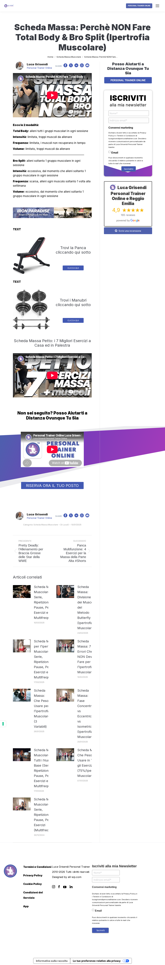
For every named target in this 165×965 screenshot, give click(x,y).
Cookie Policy (32, 884)
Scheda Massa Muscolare (46, 524)
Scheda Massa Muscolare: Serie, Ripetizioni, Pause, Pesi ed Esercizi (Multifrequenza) (46, 814)
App (26, 906)
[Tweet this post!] (71, 66)
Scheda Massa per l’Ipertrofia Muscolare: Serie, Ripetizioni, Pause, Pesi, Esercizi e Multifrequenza (45, 659)
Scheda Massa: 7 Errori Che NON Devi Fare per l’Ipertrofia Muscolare (85, 656)
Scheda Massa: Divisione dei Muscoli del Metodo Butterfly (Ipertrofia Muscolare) (86, 607)
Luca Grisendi (37, 64)
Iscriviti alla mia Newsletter (114, 866)
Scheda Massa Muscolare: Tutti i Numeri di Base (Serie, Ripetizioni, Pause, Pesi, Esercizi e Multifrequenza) (46, 768)
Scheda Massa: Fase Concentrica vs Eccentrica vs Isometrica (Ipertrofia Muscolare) (86, 714)
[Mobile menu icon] (157, 6)
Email (114, 152)
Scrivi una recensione (129, 230)
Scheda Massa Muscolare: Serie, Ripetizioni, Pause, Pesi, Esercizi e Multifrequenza (45, 602)
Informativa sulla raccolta (52, 960)
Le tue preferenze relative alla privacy (97, 960)
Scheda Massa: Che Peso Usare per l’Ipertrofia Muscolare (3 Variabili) (42, 708)
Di (64, 524)
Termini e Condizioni (126, 136)
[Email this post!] (87, 66)
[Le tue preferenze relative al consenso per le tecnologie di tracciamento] (3, 724)
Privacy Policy (32, 875)
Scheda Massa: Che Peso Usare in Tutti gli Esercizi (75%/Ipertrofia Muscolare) (89, 763)
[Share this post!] (65, 66)
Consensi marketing (120, 127)
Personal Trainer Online (39, 67)
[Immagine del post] (22, 591)
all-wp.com (74, 877)
